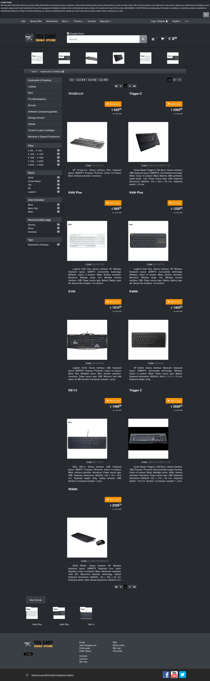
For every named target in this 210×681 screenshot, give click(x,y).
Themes (78, 21)
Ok (206, 14)
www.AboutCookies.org (10, 11)
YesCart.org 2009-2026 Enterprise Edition (52, 675)
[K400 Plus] (37, 58)
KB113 (91, 624)
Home (34, 71)
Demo (65, 21)
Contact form (77, 33)
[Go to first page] (116, 86)
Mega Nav (105, 21)
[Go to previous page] (121, 86)
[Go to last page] (134, 86)
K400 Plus (37, 624)
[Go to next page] (129, 86)
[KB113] (86, 613)
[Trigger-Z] (118, 58)
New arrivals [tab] (36, 599)
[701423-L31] (91, 58)
